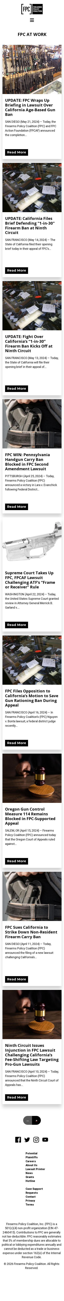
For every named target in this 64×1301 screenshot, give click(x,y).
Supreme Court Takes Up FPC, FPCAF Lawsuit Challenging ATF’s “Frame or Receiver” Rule (30, 580)
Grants (30, 1177)
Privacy (30, 1200)
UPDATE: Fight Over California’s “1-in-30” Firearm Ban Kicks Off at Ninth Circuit (29, 343)
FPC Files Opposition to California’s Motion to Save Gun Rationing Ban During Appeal (31, 698)
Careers (31, 1161)
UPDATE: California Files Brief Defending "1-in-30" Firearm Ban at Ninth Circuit (30, 225)
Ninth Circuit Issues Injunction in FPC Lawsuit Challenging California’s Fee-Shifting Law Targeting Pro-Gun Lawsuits (32, 1055)
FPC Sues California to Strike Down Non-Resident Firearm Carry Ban (31, 931)
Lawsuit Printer (35, 1169)
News (29, 1173)
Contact (31, 1196)
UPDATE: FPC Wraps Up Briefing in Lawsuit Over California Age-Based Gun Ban (30, 107)
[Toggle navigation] (32, 20)
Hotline (30, 1181)
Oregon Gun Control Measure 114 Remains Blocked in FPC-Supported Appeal (30, 816)
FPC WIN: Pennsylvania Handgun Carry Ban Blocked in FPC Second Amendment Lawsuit (27, 461)
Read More (16, 152)
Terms (30, 1204)
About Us (31, 1165)
